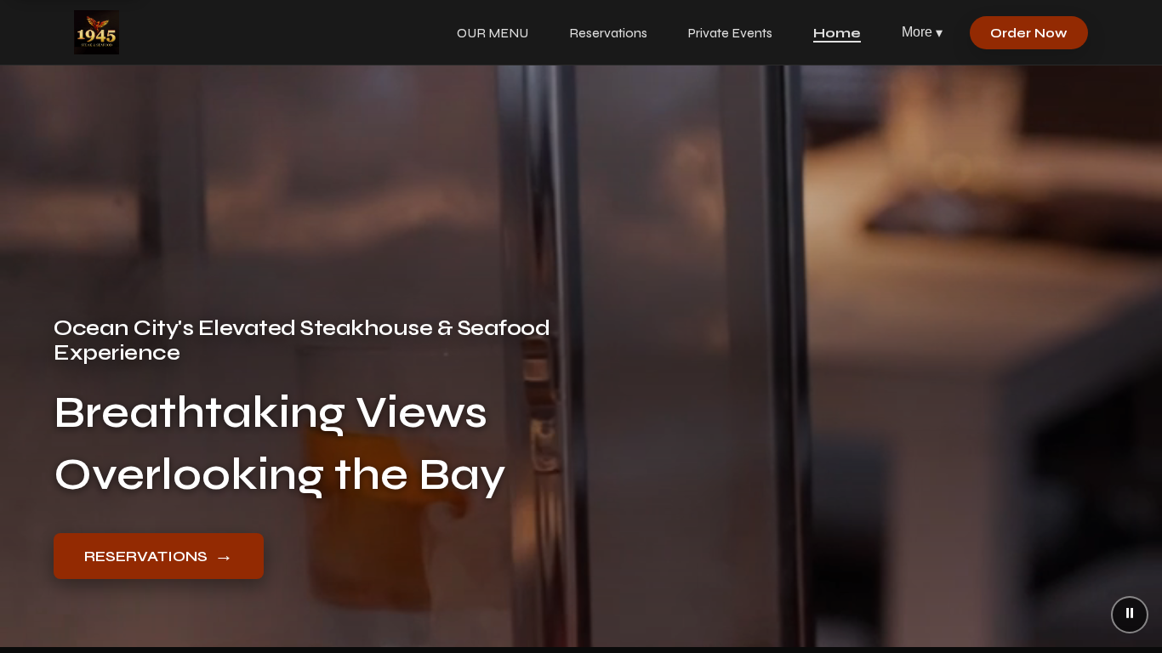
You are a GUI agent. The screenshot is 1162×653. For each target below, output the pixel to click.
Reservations (608, 33)
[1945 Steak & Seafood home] (96, 32)
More (922, 32)
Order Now (1029, 33)
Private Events (730, 33)
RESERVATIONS (158, 555)
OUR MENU (492, 33)
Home (837, 33)
